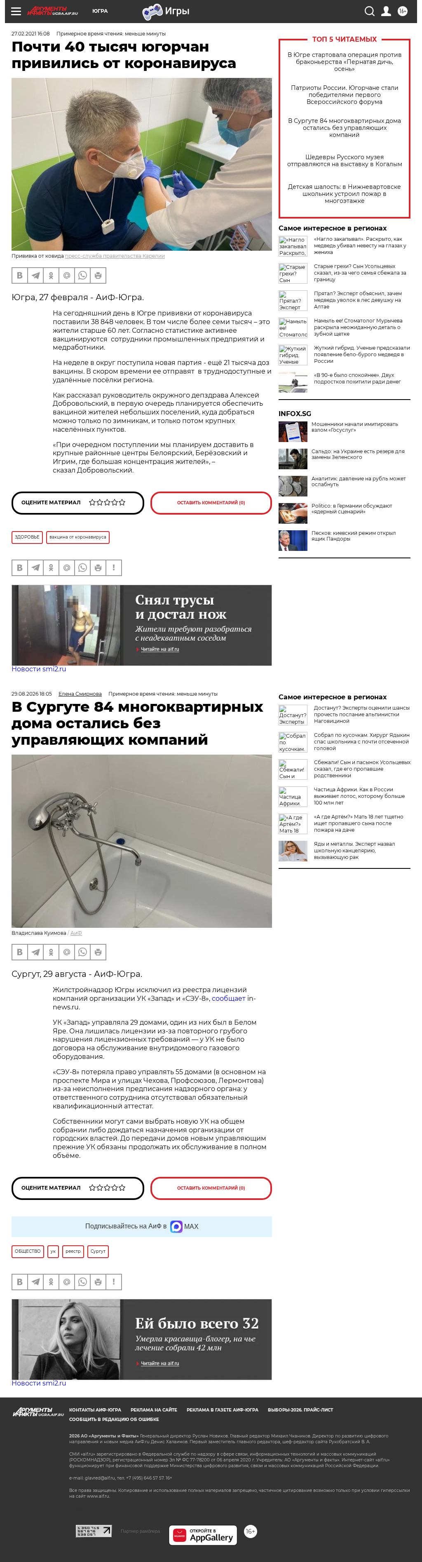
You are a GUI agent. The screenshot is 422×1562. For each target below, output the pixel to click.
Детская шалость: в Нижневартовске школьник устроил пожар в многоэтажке (344, 194)
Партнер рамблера (140, 1531)
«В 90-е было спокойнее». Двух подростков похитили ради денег (357, 378)
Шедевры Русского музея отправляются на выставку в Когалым (344, 161)
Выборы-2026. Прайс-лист (300, 1410)
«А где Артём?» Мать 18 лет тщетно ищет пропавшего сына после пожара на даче (358, 823)
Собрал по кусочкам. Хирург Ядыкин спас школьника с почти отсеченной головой (362, 741)
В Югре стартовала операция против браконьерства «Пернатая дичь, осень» (345, 62)
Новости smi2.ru (39, 669)
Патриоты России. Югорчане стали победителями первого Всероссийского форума (345, 95)
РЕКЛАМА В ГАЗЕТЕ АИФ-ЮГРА (222, 1410)
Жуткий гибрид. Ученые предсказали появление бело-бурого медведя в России (362, 354)
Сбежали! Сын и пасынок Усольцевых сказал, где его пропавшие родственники (362, 769)
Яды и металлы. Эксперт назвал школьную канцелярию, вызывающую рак (354, 850)
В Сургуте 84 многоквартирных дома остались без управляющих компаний (344, 128)
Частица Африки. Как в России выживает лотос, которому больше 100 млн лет (359, 796)
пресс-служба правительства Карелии (115, 256)
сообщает (229, 998)
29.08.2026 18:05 (32, 694)
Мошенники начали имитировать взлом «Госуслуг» (355, 427)
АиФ (76, 933)
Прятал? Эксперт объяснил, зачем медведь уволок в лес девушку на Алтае (358, 300)
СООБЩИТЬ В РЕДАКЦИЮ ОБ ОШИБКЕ (114, 1419)
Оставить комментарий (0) (211, 503)
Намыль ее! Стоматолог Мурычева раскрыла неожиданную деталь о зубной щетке (358, 327)
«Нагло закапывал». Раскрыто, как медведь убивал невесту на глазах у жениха (360, 245)
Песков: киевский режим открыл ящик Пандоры (354, 536)
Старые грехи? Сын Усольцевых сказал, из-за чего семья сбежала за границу (360, 272)
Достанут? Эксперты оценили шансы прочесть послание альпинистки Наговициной (362, 714)
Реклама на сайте (154, 1410)
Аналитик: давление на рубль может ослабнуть (359, 481)
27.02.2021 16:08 (31, 34)
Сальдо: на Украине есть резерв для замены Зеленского (358, 454)
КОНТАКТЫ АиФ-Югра (95, 1410)
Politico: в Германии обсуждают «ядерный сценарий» (352, 509)
